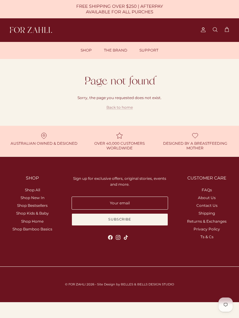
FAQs (207, 190)
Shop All (32, 190)
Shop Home (32, 221)
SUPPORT (148, 50)
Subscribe (119, 219)
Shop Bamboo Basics (32, 229)
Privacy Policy (207, 229)
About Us (207, 197)
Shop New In (33, 197)
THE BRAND (115, 50)
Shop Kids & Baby (32, 213)
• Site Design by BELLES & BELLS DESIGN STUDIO (134, 284)
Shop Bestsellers (32, 205)
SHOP (86, 50)
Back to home (119, 107)
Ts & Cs (206, 236)
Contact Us (207, 205)
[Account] (202, 30)
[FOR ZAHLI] (31, 30)
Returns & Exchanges (207, 221)
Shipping (207, 213)
